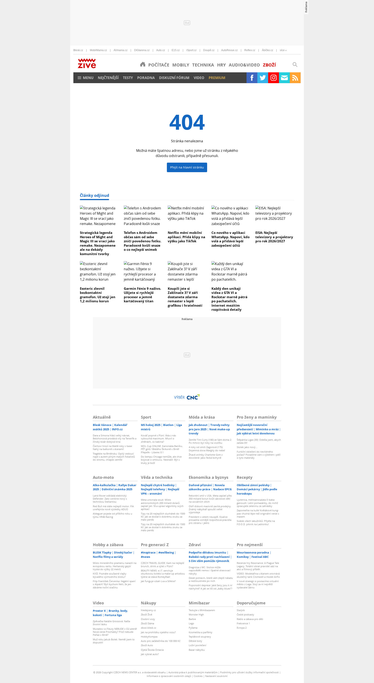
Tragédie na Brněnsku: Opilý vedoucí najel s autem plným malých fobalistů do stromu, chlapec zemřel (114, 456)
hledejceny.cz (148, 610)
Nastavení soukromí (216, 676)
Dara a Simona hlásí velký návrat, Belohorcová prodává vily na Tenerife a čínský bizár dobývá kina (114, 438)
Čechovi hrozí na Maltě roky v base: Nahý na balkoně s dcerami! (112, 447)
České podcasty (245, 614)
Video (199, 77)
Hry (221, 65)
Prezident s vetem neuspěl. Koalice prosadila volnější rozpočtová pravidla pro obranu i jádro (210, 520)
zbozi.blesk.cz (148, 627)
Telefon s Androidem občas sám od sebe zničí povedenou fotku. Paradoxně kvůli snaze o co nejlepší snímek (142, 241)
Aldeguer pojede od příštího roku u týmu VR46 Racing (112, 515)
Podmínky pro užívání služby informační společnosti (249, 672)
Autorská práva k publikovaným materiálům (193, 672)
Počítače (158, 65)
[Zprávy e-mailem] (284, 77)
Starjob (241, 610)
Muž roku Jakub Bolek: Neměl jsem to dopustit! (114, 641)
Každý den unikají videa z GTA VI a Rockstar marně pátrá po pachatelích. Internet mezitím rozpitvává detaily (229, 299)
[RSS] (295, 77)
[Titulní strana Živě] (142, 64)
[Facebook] (252, 77)
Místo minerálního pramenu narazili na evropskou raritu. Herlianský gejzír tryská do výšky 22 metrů (114, 566)
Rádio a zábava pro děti (250, 619)
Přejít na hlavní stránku (187, 167)
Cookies (198, 676)
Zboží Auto (147, 645)
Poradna (146, 77)
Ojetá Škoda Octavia (152, 649)
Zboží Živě (146, 614)
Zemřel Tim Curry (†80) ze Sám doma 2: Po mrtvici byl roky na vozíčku (210, 441)
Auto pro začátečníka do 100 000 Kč (160, 641)
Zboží (269, 65)
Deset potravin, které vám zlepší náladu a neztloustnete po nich (211, 579)
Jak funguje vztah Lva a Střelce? (158, 581)
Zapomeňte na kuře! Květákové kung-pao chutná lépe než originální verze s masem (258, 513)
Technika (203, 65)
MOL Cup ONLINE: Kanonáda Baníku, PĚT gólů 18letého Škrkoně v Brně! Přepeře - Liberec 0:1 (162, 449)
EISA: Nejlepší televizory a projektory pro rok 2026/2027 (274, 236)
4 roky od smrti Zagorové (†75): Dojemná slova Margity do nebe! (207, 448)
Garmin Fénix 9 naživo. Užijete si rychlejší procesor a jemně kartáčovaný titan (142, 294)
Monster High (196, 614)
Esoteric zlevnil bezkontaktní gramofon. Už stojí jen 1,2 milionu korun (97, 294)
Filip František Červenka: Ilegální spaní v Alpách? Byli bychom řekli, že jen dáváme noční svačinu (114, 584)
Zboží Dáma (147, 623)
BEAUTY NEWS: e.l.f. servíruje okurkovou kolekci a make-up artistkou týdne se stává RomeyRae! (163, 573)
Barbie (192, 619)
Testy (128, 77)
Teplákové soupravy (200, 636)
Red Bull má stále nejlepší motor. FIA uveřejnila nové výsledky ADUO (113, 508)
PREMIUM (217, 77)
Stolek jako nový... (247, 447)
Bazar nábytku (197, 649)
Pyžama (193, 627)
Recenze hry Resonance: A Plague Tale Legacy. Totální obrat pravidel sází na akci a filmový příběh (258, 566)
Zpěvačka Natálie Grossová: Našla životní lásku (111, 623)
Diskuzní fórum (174, 77)
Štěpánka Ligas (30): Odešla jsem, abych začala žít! (259, 441)
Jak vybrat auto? (150, 654)
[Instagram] (273, 77)
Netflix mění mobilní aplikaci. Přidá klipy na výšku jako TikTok (186, 236)
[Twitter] (262, 77)
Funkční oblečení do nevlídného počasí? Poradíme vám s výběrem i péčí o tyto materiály (258, 455)
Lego (191, 623)
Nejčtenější (108, 77)
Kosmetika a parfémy (200, 632)
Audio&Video (244, 65)
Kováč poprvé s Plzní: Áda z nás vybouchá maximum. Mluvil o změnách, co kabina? (158, 438)
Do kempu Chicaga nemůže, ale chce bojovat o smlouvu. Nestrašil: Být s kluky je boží (161, 460)
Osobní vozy (148, 619)
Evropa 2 (242, 627)
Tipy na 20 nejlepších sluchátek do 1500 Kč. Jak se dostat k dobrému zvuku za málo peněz (163, 516)
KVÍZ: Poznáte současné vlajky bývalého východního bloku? (109, 575)
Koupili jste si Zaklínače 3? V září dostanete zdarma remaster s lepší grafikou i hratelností (185, 297)
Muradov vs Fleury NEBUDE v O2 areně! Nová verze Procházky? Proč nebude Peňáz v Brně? (115, 632)
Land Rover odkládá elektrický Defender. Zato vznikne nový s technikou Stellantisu (110, 498)
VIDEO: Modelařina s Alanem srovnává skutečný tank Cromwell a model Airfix (258, 575)
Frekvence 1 (243, 623)
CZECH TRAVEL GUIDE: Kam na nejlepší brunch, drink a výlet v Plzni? (162, 564)
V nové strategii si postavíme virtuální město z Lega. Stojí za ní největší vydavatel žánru (258, 584)
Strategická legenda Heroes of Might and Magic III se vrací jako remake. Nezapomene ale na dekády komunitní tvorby (98, 243)
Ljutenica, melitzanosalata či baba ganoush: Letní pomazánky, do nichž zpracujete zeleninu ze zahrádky (257, 503)
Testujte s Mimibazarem (202, 610)
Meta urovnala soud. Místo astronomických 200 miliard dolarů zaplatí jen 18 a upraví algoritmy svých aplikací (162, 504)
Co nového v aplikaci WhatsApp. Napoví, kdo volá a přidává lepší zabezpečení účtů (230, 239)
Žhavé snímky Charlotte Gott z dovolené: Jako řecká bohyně (205, 456)
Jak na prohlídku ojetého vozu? (158, 632)
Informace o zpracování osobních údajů (169, 676)
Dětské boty (195, 641)
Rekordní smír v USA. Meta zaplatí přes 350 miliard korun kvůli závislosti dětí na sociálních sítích (210, 498)
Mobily (180, 65)
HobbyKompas (149, 636)
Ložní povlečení (197, 645)
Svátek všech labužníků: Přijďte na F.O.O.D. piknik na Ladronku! (256, 522)
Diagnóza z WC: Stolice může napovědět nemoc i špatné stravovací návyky (210, 570)
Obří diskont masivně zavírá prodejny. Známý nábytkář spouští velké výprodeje (210, 509)
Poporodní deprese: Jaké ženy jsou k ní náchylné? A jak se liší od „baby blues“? (210, 587)
